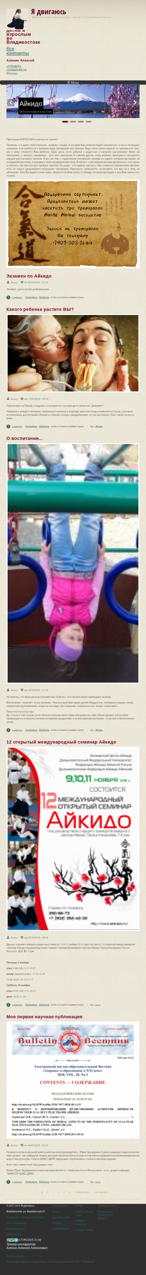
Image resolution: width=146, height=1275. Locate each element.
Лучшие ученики (84, 1229)
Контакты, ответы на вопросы (25, 1217)
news (98, 1004)
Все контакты (17, 50)
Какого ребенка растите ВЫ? (40, 309)
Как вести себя (61, 1217)
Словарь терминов (81, 1222)
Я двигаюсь (48, 11)
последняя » (101, 1192)
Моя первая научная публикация (44, 1016)
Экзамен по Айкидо (29, 276)
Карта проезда (61, 1228)
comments (17, 297)
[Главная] (17, 19)
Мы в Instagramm (15, 1228)
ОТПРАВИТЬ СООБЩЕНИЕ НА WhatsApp (16, 70)
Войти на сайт (15, 1256)
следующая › (82, 1192)
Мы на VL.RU (13, 1234)
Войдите (44, 297)
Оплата (56, 1222)
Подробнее (31, 297)
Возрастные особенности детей (105, 1215)
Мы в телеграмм (16, 1222)
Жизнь (99, 426)
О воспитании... (24, 438)
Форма (56, 1211)
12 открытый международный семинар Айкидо (61, 742)
